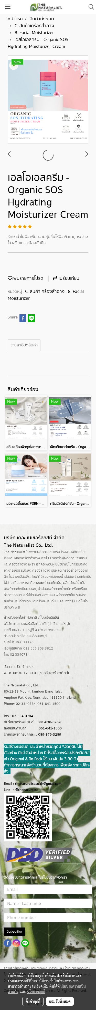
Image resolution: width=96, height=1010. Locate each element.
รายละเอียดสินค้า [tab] (24, 345)
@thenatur (23, 789)
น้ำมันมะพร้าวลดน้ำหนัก (54, 589)
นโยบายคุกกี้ (36, 991)
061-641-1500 (50, 728)
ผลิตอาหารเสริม (75, 558)
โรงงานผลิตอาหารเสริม (43, 552)
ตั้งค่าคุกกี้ (33, 1001)
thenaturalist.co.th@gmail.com (38, 783)
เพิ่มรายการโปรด (27, 278)
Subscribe (14, 931)
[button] (89, 7)
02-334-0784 (22, 716)
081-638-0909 (49, 722)
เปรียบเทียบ (68, 278)
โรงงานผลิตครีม (72, 552)
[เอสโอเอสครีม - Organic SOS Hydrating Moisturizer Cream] (48, 100)
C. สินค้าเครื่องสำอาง (45, 291)
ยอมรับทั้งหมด (60, 1001)
